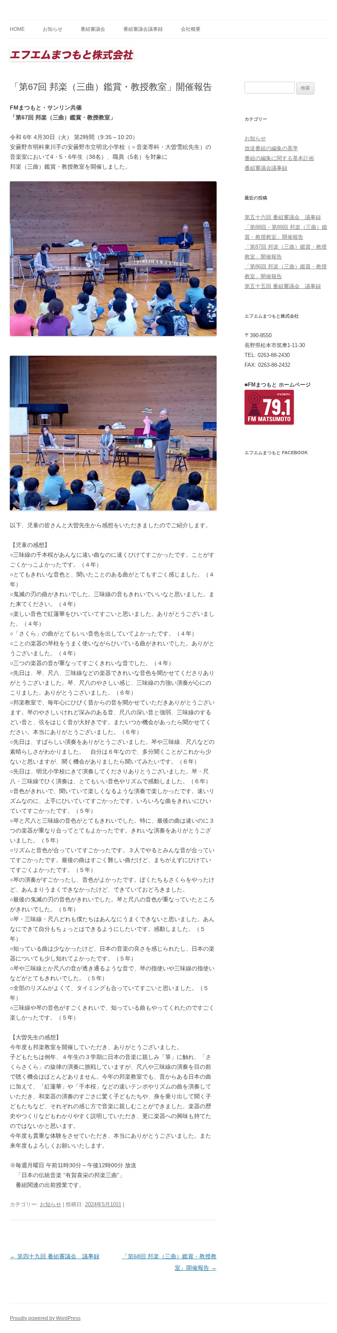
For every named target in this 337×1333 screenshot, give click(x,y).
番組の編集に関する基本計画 (279, 158)
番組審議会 (93, 29)
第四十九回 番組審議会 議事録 (54, 1256)
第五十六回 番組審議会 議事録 (283, 217)
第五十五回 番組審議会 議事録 (283, 286)
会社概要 (191, 29)
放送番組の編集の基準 (271, 148)
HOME (17, 29)
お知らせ (52, 29)
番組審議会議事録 (143, 29)
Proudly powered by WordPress (45, 1318)
